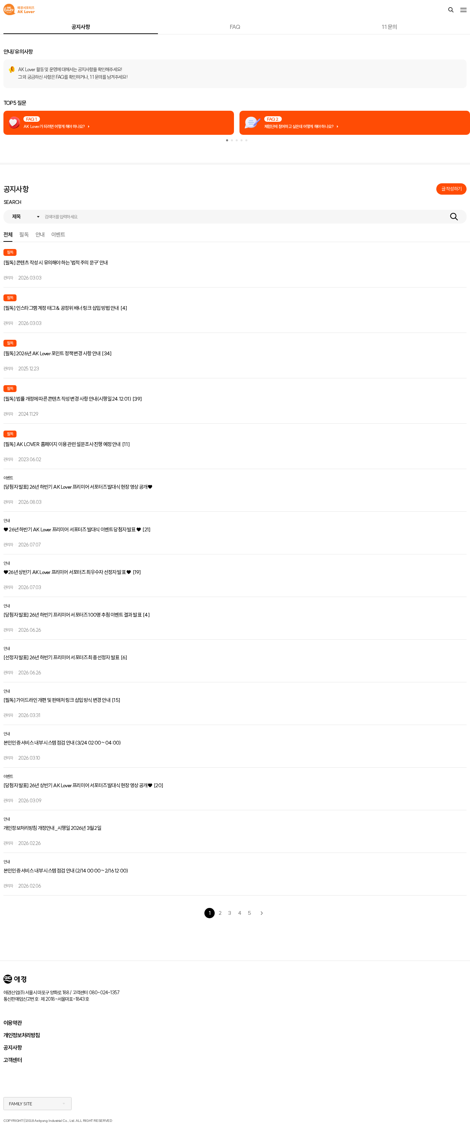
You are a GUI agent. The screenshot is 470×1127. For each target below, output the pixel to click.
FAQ (235, 26)
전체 (7, 235)
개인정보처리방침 (21, 1035)
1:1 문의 (389, 26)
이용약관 (12, 1023)
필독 (23, 235)
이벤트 (58, 235)
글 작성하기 (451, 189)
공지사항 (81, 26)
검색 (454, 216)
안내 (39, 235)
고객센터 (12, 1060)
